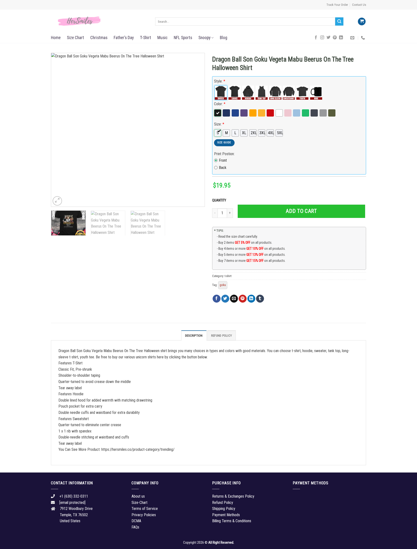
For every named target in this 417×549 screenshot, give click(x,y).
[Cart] (362, 22)
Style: (219, 81)
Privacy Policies (144, 515)
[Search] (339, 21)
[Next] (195, 129)
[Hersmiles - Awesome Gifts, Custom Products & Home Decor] (99, 21)
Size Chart (75, 37)
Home (56, 37)
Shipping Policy (223, 508)
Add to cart (301, 211)
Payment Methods (226, 515)
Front (223, 160)
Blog (223, 37)
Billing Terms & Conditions (231, 521)
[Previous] (60, 129)
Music (162, 37)
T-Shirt (145, 37)
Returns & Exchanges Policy (233, 496)
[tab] (194, 335)
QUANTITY (220, 200)
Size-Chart (139, 502)
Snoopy (204, 37)
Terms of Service (145, 508)
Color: (219, 104)
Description (194, 335)
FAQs (135, 527)
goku (223, 285)
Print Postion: (224, 154)
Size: (219, 124)
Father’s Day (124, 37)
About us (138, 496)
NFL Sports (183, 37)
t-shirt (228, 276)
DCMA (136, 521)
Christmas (98, 37)
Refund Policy (221, 335)
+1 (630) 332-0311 (73, 496)
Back (222, 167)
